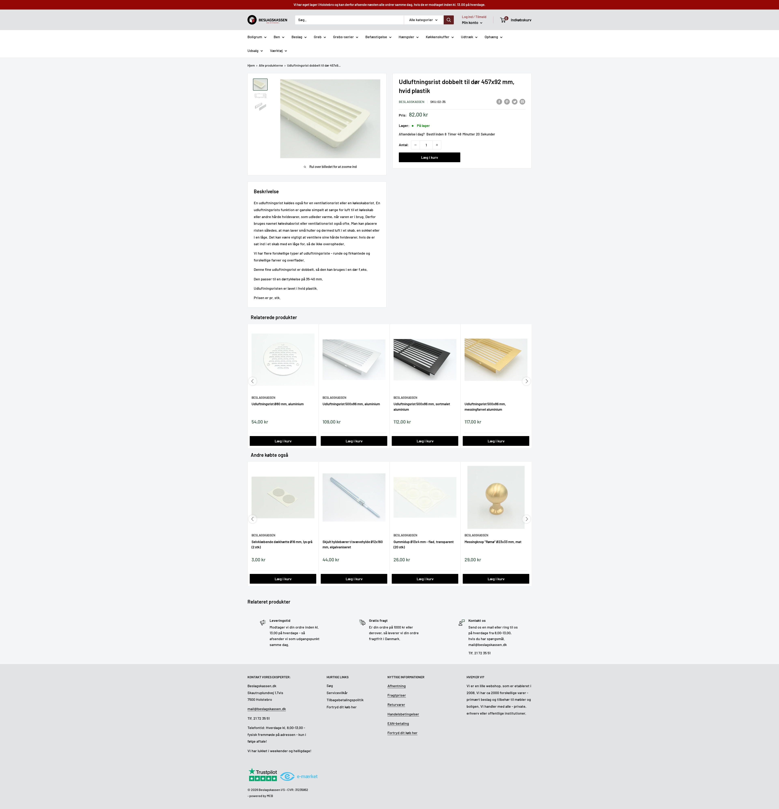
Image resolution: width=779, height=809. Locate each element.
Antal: (404, 145)
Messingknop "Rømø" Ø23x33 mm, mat (493, 542)
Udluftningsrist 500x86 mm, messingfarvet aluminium (485, 406)
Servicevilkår (337, 692)
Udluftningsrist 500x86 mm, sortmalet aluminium (422, 406)
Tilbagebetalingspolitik (345, 700)
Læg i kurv (429, 157)
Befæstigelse (376, 37)
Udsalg (252, 50)
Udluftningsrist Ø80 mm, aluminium (278, 404)
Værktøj (276, 50)
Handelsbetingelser (403, 714)
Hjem (251, 65)
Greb (318, 37)
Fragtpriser (396, 695)
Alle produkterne (271, 65)
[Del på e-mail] (522, 101)
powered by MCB (261, 796)
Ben (277, 37)
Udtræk (467, 37)
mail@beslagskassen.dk (266, 708)
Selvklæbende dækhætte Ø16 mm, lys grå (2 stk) (282, 544)
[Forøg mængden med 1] (437, 145)
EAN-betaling (398, 723)
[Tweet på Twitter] (515, 101)
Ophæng (491, 37)
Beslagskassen (411, 102)
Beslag (297, 37)
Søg (330, 685)
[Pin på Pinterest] (507, 101)
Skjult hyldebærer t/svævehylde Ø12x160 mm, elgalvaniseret (353, 544)
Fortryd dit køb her (342, 707)
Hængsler (406, 37)
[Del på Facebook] (499, 101)
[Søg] (449, 19)
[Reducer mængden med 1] (415, 145)
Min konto (470, 22)
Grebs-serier (343, 37)
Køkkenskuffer (437, 37)
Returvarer (396, 704)
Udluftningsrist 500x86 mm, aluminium (351, 404)
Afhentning (396, 686)
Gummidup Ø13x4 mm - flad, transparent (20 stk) (424, 544)
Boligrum (254, 37)
